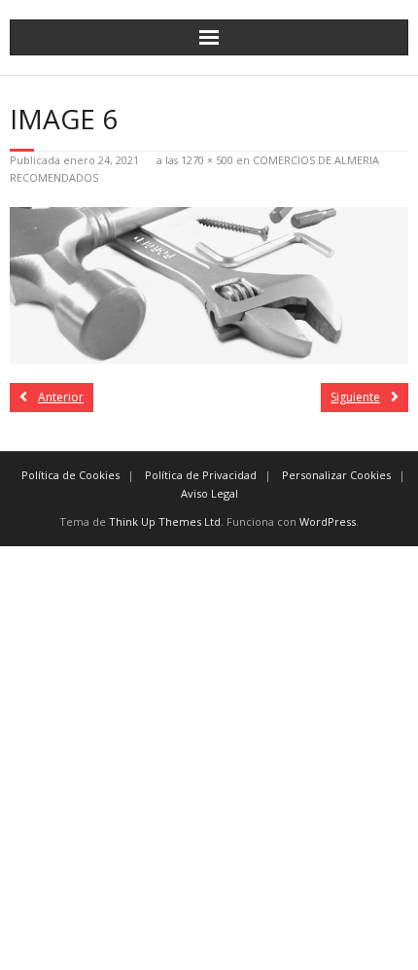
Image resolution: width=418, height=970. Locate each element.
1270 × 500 (207, 160)
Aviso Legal (209, 493)
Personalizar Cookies (336, 475)
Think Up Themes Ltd (165, 521)
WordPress (327, 521)
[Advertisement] (209, 755)
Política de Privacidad (201, 475)
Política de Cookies (70, 475)
